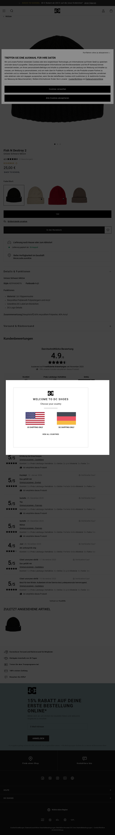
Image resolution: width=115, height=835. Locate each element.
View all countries (50, 434)
